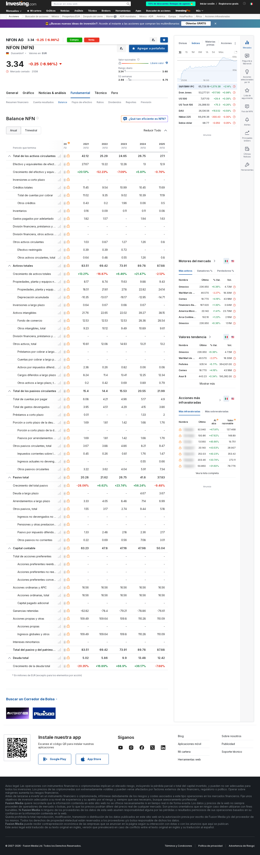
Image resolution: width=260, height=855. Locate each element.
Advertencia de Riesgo (241, 845)
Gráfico (28, 93)
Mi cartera (184, 751)
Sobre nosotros (231, 736)
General (12, 93)
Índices (196, 43)
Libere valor (157, 63)
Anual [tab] (13, 130)
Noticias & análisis (52, 93)
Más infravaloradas (189, 411)
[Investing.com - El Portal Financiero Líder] (21, 3)
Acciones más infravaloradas (190, 400)
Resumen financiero (17, 102)
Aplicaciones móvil (189, 743)
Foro (114, 93)
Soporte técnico (232, 751)
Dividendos (114, 102)
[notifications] (244, 3)
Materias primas (210, 43)
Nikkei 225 (185, 116)
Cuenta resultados (43, 102)
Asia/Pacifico (186, 16)
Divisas (183, 43)
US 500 (183, 98)
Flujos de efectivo (82, 102)
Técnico (101, 93)
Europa (172, 16)
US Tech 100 (186, 104)
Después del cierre (93, 16)
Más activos (185, 270)
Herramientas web (189, 759)
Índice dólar (185, 122)
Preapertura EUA (71, 16)
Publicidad (228, 743)
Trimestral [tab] (31, 130)
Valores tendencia (192, 337)
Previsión (146, 102)
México (55, 16)
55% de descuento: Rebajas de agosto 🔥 (170, 3)
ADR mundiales (128, 16)
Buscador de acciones (158, 10)
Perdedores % (225, 270)
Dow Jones (185, 92)
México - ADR (146, 16)
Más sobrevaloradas (216, 411)
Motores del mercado (195, 261)
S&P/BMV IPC (186, 86)
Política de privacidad (210, 845)
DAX (181, 110)
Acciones (14, 16)
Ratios (100, 102)
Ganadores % (204, 270)
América (161, 16)
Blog (181, 736)
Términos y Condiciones (178, 845)
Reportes (131, 102)
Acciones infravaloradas (217, 16)
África (199, 16)
